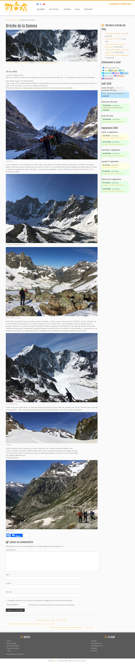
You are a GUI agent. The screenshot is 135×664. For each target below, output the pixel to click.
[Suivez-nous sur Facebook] (38, 4)
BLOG (77, 9)
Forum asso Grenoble (110, 167)
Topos (9, 650)
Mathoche (55, 62)
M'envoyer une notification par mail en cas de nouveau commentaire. (51, 605)
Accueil (8, 20)
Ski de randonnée (45, 62)
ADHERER (41, 9)
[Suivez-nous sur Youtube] (44, 4)
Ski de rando (108, 76)
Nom (8, 575)
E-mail (9, 583)
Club (18, 20)
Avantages (94, 641)
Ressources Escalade (13, 648)
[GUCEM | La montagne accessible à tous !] (15, 8)
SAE (122, 70)
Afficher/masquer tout (111, 68)
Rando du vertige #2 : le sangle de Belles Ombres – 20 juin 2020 (72, 627)
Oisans (37, 62)
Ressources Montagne (13, 646)
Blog (13, 20)
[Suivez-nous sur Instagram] (41, 4)
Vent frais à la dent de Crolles (116, 33)
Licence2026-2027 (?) (113, 138)
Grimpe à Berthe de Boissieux (113, 108)
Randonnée (120, 76)
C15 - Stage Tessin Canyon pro (113, 94)
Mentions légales (11, 643)
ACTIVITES (53, 9)
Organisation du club (97, 646)
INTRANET (88, 9)
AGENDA (67, 9)
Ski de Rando (26, 62)
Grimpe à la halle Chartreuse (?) (113, 173)
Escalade (114, 70)
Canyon (125, 73)
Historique (94, 650)
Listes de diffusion (96, 643)
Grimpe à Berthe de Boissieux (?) (114, 122)
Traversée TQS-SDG (113, 39)
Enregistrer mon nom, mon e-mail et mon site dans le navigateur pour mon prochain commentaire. (40, 600)
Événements (108, 79)
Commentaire (11, 550)
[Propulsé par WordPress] (66, 660)
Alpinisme (107, 73)
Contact (9, 641)
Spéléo (116, 73)
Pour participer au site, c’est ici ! (15, 654)
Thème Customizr (82, 661)
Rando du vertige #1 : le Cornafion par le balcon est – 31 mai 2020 (31, 624)
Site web (9, 592)
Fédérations (94, 648)
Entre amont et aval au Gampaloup (117, 55)
